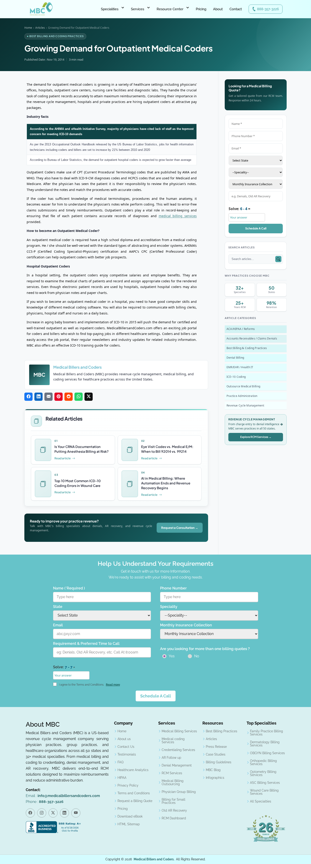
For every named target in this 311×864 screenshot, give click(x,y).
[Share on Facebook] (28, 397)
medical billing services (178, 216)
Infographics (215, 777)
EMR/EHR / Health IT (240, 367)
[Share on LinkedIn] (38, 397)
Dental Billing (235, 358)
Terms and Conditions (133, 793)
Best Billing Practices (221, 731)
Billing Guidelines (218, 762)
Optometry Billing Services (263, 773)
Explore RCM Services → (255, 437)
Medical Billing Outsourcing (173, 782)
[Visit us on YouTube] (75, 813)
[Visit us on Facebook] (30, 813)
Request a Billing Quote (134, 800)
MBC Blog (213, 769)
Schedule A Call (255, 228)
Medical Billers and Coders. (154, 859)
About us (124, 739)
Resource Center (170, 9)
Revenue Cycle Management (245, 405)
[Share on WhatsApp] (78, 397)
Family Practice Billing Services (266, 733)
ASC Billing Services (265, 782)
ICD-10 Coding (236, 377)
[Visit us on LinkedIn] (64, 813)
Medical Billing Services (179, 731)
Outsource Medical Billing (243, 386)
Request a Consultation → (179, 528)
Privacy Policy (127, 785)
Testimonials (126, 754)
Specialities (109, 9)
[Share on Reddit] (68, 397)
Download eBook (130, 816)
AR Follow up (171, 757)
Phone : (45, 802)
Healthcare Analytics (132, 769)
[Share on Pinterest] (58, 397)
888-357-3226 (268, 9)
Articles (40, 28)
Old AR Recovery (174, 810)
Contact (235, 9)
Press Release (216, 746)
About (218, 9)
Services (137, 9)
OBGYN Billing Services (267, 753)
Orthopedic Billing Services (263, 762)
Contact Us (125, 746)
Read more (113, 684)
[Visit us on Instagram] (41, 813)
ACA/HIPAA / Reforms (241, 329)
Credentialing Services (178, 749)
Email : (63, 796)
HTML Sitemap (128, 824)
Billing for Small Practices (173, 801)
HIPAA (121, 777)
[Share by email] (48, 397)
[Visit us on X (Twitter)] (53, 813)
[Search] (278, 259)
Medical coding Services (173, 740)
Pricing (201, 9)
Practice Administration (242, 396)
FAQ (120, 762)
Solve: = (239, 208)
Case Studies (215, 754)
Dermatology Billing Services (265, 744)
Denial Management (177, 765)
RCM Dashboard (174, 818)
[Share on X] (88, 397)
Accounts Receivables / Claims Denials (252, 338)
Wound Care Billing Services (264, 792)
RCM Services (172, 773)
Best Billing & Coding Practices (247, 348)
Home (28, 28)
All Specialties (260, 801)
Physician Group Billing (179, 791)
